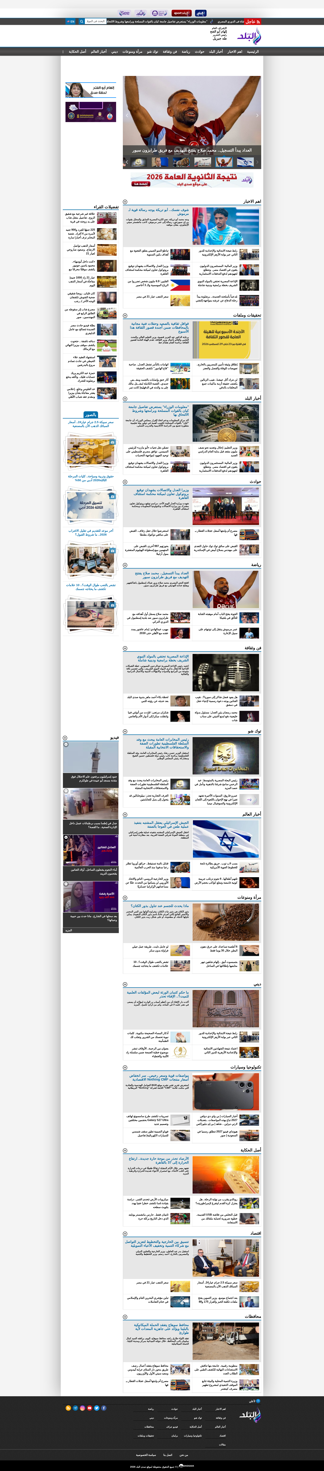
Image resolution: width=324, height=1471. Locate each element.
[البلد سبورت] (182, 13)
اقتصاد (223, 1435)
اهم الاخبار (235, 51)
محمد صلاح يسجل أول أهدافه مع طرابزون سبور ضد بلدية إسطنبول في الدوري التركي (115, 21)
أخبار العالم (99, 51)
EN (72, 21)
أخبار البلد (216, 51)
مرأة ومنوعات (132, 51)
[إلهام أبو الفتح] (90, 96)
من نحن (184, 1454)
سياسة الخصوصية (146, 1454)
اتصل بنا (167, 1454)
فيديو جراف (172, 1426)
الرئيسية (253, 51)
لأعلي (252, 1401)
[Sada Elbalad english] (124, 13)
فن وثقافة (170, 51)
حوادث (199, 51)
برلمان (174, 1435)
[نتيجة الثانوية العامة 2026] (192, 186)
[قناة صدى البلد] (201, 13)
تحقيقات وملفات (146, 1435)
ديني (114, 51)
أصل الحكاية (77, 51)
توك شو (152, 51)
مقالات (222, 1444)
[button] (257, 115)
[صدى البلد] (249, 36)
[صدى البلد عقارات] (140, 13)
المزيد (68, 930)
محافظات (149, 1426)
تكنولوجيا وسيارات (193, 1435)
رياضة (186, 51)
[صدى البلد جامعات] (159, 13)
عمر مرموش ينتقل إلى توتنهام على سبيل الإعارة (199, 21)
